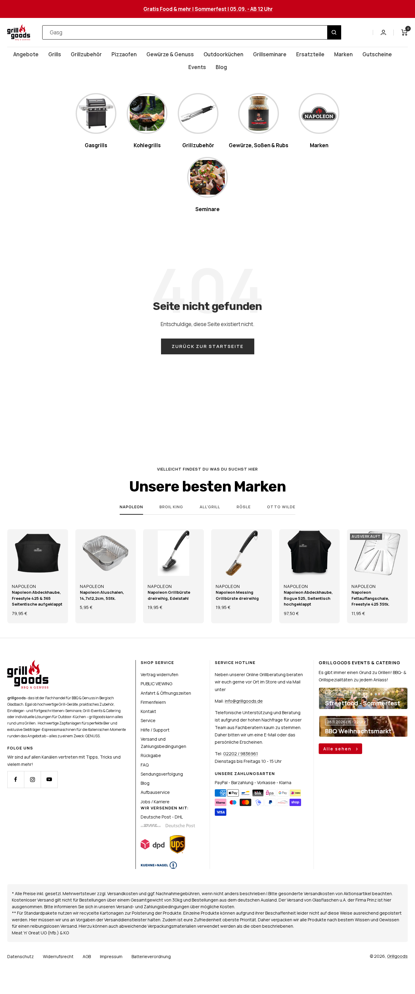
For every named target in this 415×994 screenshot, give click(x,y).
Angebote (26, 54)
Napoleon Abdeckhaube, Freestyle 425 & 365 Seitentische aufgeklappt (37, 598)
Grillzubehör (86, 54)
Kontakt (148, 711)
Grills (54, 54)
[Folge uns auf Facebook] (15, 779)
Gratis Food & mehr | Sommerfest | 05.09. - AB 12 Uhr (208, 8)
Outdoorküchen (223, 54)
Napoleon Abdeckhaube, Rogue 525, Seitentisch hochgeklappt (308, 598)
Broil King (171, 506)
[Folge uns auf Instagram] (32, 779)
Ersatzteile (310, 54)
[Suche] (334, 32)
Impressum (111, 956)
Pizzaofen (124, 54)
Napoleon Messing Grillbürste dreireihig (237, 595)
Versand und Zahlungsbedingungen (163, 742)
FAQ (145, 765)
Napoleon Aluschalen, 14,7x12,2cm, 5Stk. (102, 595)
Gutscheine (377, 54)
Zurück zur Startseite (208, 346)
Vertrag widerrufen (159, 674)
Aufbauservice (155, 792)
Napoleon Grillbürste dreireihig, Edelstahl (169, 595)
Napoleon (131, 506)
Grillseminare (269, 54)
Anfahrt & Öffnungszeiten (166, 693)
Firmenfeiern (153, 702)
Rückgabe (151, 755)
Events (197, 67)
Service (148, 720)
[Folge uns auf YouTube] (49, 779)
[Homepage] (27, 663)
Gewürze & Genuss (170, 54)
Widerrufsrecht (58, 956)
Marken (343, 54)
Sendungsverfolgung (162, 774)
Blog (221, 67)
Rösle (244, 506)
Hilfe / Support (155, 730)
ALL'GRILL (210, 506)
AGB (87, 956)
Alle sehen (338, 749)
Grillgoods (397, 956)
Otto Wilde (281, 506)
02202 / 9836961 (240, 753)
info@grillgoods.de (244, 701)
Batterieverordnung (151, 956)
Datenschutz (20, 956)
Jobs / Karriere (155, 802)
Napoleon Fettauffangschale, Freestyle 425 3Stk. (370, 598)
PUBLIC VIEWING (156, 683)
